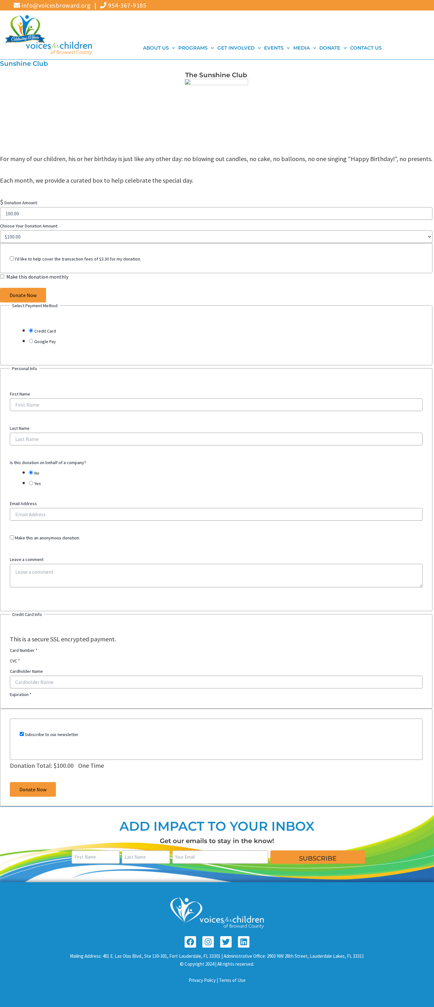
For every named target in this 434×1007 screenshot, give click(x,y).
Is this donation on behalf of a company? (48, 462)
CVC (15, 661)
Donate (330, 48)
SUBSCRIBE (317, 858)
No (36, 473)
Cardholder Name (26, 671)
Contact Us (366, 48)
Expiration (20, 694)
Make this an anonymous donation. (47, 538)
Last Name (20, 428)
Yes (37, 483)
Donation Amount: (21, 203)
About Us (156, 48)
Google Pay (45, 341)
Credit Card (45, 331)
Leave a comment (27, 559)
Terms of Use (232, 980)
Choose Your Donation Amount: (29, 226)
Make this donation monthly (37, 277)
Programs (193, 48)
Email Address (23, 503)
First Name (20, 394)
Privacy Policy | (204, 980)
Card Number (23, 650)
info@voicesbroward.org (55, 5)
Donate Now (23, 295)
